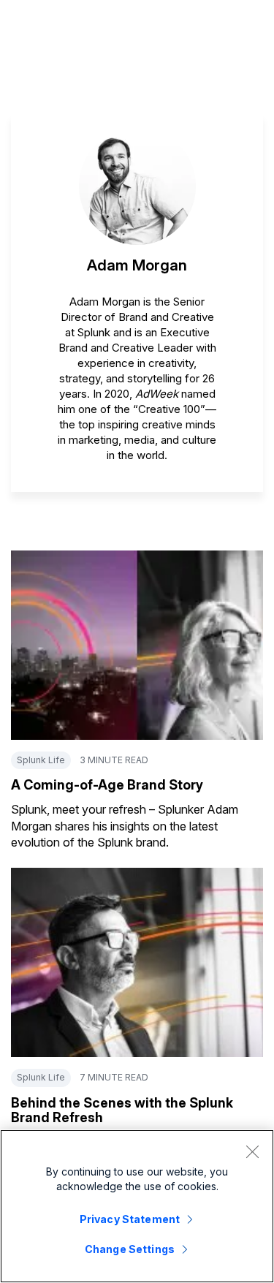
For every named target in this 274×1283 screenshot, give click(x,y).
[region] (137, 1206)
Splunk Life (41, 759)
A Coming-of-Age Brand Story (107, 784)
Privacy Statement (130, 1219)
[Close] (252, 1151)
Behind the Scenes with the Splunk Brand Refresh (122, 1110)
